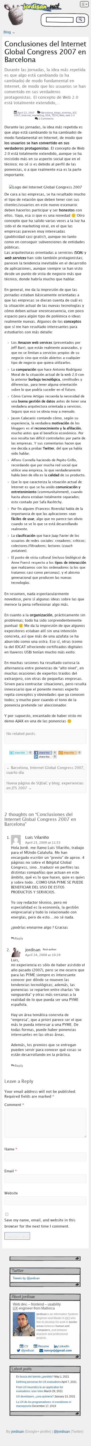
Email (10, 1171)
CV (25, 1346)
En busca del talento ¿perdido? (35, 1376)
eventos (66, 113)
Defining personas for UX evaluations (38, 1381)
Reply (19, 938)
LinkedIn (63, 1346)
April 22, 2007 (25, 113)
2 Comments (46, 119)
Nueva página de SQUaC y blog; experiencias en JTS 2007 (44, 786)
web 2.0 (70, 115)
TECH (55, 115)
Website (11, 1193)
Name (10, 1149)
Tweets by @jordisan (26, 1278)
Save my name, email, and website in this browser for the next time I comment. (39, 1223)
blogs (57, 113)
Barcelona (47, 113)
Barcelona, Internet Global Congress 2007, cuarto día (45, 770)
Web (61, 115)
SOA (47, 115)
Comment (14, 1105)
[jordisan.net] (33, 15)
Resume (43, 1346)
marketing (38, 115)
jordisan (17, 1431)
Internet (26, 115)
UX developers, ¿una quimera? (35, 1396)
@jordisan (27, 1350)
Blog (7, 32)
